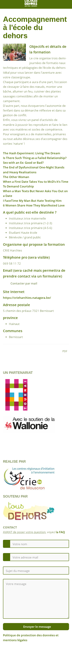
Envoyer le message (37, 627)
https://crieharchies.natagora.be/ (27, 298)
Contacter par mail (23, 283)
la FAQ (60, 532)
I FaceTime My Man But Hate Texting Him (32, 201)
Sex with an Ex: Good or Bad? (23, 163)
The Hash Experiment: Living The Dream (31, 153)
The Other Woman (16, 177)
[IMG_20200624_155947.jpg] (16, 54)
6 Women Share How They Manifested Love (34, 205)
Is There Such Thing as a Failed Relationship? (35, 158)
